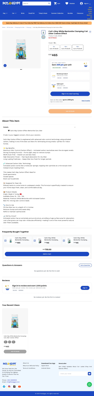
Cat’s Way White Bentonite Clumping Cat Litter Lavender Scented (51, 239)
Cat (13, 13)
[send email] (89, 373)
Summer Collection (57, 13)
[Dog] (7, 13)
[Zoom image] (5, 65)
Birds (22, 13)
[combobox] (36, 3)
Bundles (70, 13)
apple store (45, 365)
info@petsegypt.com (13, 382)
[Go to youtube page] (19, 386)
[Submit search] (49, 3)
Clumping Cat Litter (19, 27)
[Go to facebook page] (4, 386)
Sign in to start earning (70, 94)
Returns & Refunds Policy (31, 365)
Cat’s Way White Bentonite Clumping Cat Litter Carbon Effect (21, 239)
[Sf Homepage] (11, 3)
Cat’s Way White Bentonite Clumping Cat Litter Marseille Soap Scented (80, 239)
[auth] (90, 4)
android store (45, 368)
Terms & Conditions (29, 368)
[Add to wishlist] (90, 31)
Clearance (80, 13)
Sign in (85, 288)
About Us (26, 363)
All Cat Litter (10, 27)
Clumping (28, 27)
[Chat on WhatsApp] (89, 384)
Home (3, 27)
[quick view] (27, 315)
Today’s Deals (43, 13)
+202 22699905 (12, 380)
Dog (4, 13)
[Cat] (16, 13)
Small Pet (32, 13)
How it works (86, 100)
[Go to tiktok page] (14, 386)
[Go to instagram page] (9, 386)
